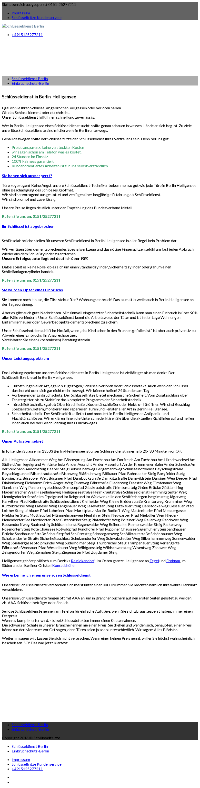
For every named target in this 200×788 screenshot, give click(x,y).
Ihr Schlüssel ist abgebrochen (28, 226)
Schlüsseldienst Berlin (30, 78)
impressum (21, 12)
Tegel (154, 560)
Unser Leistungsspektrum (25, 358)
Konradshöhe (63, 565)
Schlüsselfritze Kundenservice (36, 17)
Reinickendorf (82, 560)
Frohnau (173, 560)
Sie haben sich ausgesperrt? (27, 175)
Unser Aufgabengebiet (22, 441)
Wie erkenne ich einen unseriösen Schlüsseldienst (46, 575)
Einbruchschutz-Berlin (30, 83)
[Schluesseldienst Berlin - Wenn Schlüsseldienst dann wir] (23, 26)
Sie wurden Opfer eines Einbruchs (32, 289)
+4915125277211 (27, 34)
